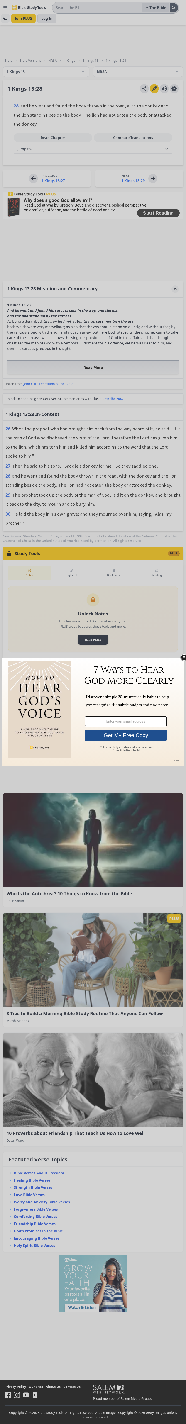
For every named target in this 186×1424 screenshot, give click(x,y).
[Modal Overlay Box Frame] (93, 712)
